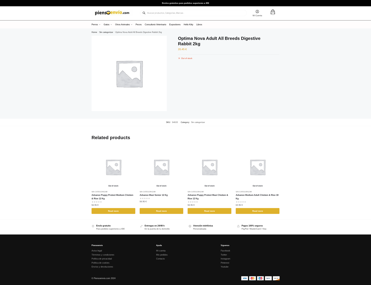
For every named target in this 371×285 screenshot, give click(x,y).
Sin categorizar (106, 32)
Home (94, 32)
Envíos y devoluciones (102, 266)
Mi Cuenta (257, 15)
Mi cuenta (160, 250)
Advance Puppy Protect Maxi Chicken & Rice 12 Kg (208, 197)
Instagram (225, 258)
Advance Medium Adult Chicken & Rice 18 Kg (257, 197)
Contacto (160, 258)
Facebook (225, 250)
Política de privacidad (102, 258)
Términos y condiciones (103, 254)
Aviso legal (97, 250)
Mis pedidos (162, 254)
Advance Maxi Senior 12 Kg (154, 195)
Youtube (224, 266)
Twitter (224, 254)
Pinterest (225, 262)
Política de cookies (100, 262)
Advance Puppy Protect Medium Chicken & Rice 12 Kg (112, 197)
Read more (113, 211)
